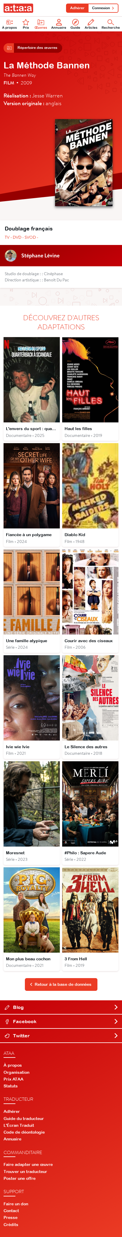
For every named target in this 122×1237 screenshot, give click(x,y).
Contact (11, 1210)
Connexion (101, 8)
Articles (91, 27)
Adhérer (77, 8)
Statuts (11, 1086)
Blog (18, 1007)
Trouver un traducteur (25, 1171)
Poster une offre (20, 1178)
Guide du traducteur (24, 1118)
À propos (9, 27)
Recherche (111, 27)
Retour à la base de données (63, 984)
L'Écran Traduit (19, 1125)
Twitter (21, 1035)
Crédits (11, 1224)
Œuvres (41, 27)
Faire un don (16, 1203)
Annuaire (58, 27)
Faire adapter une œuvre (28, 1164)
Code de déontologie (24, 1132)
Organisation (16, 1072)
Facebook (24, 1021)
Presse (10, 1217)
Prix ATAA (13, 1079)
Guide (75, 27)
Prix (26, 27)
